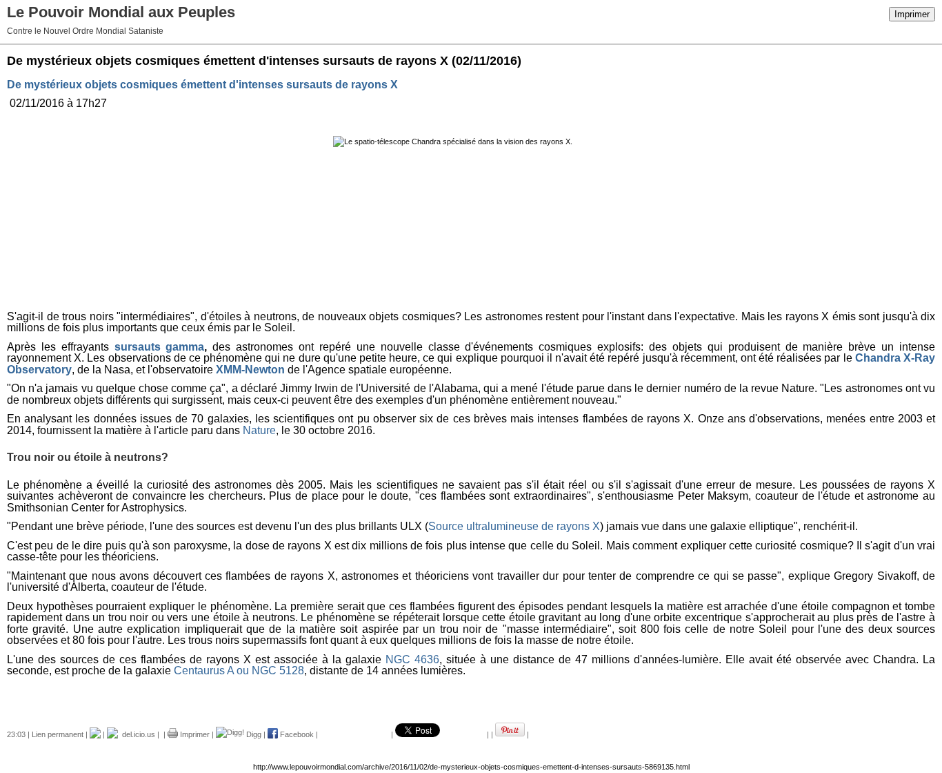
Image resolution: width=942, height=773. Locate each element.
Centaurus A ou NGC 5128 (239, 670)
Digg (252, 734)
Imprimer (912, 14)
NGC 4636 (412, 659)
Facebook (296, 734)
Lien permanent (57, 734)
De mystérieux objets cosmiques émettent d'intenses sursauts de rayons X (202, 84)
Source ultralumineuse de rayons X (514, 526)
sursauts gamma (159, 347)
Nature (259, 430)
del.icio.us (136, 734)
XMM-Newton (250, 369)
